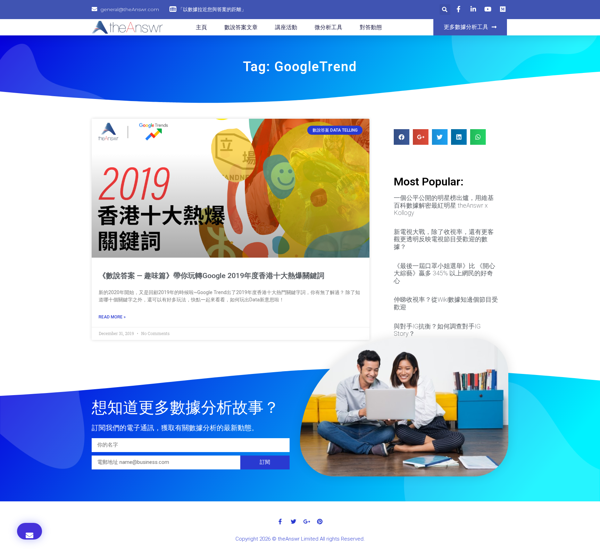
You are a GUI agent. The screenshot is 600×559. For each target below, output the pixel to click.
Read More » (112, 317)
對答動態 (371, 27)
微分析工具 (328, 27)
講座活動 (286, 27)
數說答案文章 (241, 27)
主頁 (201, 27)
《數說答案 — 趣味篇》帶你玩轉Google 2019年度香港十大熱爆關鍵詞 (211, 276)
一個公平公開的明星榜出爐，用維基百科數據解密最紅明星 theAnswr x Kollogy (444, 205)
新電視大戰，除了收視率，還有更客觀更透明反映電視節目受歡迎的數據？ (444, 239)
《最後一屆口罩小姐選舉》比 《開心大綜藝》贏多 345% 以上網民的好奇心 (444, 273)
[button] (470, 27)
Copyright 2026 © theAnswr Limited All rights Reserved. (300, 539)
